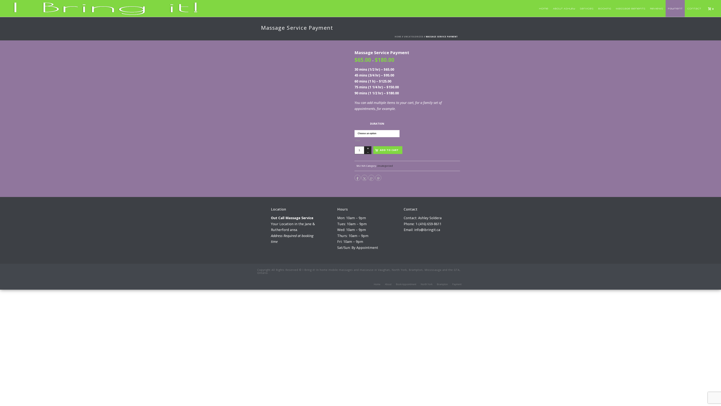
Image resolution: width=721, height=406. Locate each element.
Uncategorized (413, 36)
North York (426, 284)
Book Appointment (406, 284)
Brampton (442, 284)
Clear (357, 140)
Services (587, 9)
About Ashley (564, 9)
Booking (604, 9)
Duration (377, 123)
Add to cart (389, 150)
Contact (694, 9)
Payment (675, 9)
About (388, 284)
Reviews (656, 9)
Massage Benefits (630, 9)
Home (543, 9)
